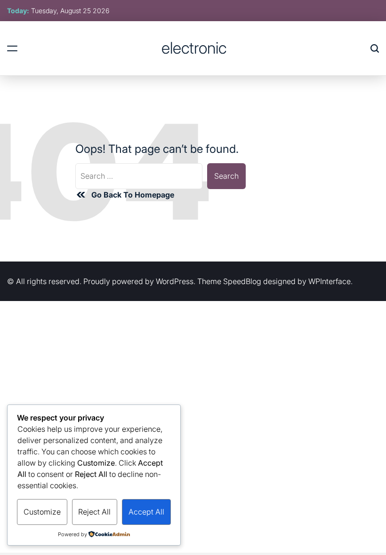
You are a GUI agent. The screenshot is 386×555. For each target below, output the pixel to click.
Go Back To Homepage (132, 194)
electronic (193, 48)
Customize (42, 511)
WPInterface (329, 281)
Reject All (94, 511)
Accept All (146, 511)
